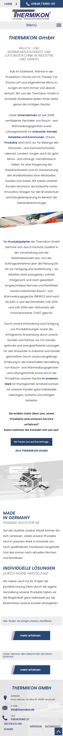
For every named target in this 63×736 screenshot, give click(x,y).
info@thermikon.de (22, 709)
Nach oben (58, 731)
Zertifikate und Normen (13, 726)
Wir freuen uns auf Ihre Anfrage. (31, 441)
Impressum (36, 726)
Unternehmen (27, 115)
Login (8, 3)
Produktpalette (19, 242)
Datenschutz (53, 726)
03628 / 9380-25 (43, 4)
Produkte (10, 142)
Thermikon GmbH (31, 14)
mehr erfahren (30, 635)
